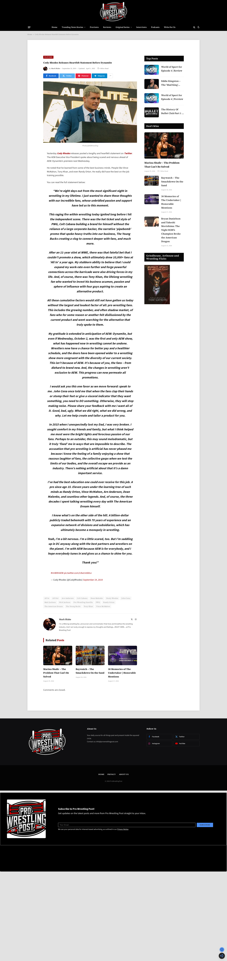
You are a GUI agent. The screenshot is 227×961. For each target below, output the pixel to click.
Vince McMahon (103, 611)
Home (54, 27)
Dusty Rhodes (112, 603)
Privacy (111, 779)
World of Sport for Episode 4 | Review (171, 68)
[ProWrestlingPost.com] (113, 12)
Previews (94, 27)
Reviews (107, 27)
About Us (124, 779)
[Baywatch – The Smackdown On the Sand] (90, 660)
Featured (48, 57)
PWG (98, 607)
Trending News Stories (72, 27)
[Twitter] (34, 167)
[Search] (194, 27)
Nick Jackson (64, 607)
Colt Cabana (82, 603)
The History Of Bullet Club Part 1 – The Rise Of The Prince (172, 111)
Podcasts (155, 27)
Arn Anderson (68, 603)
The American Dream (54, 611)
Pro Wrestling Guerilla (83, 607)
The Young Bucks (73, 611)
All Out (55, 603)
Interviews (141, 27)
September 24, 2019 (93, 584)
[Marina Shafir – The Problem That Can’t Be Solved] (57, 660)
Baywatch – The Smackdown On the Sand (90, 675)
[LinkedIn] (34, 174)
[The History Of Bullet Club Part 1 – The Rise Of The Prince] (151, 112)
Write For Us (169, 27)
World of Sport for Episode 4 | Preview (172, 97)
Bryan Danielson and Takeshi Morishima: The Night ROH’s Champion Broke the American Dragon (171, 230)
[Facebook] (34, 160)
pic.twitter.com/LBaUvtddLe (78, 577)
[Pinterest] (34, 180)
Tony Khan (88, 611)
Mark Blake (55, 68)
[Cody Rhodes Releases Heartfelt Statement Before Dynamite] (90, 112)
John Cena (125, 603)
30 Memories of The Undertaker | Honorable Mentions (122, 677)
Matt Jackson (50, 607)
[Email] (34, 187)
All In (47, 603)
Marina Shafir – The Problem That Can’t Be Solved (56, 677)
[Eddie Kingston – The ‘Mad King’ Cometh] (151, 84)
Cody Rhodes (63, 153)
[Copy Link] (34, 194)
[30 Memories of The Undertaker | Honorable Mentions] (122, 660)
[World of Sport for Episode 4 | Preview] (151, 98)
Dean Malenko (97, 603)
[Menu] (29, 27)
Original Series (123, 27)
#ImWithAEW (57, 577)
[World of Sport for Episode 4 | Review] (151, 70)
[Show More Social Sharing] (110, 75)
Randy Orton (108, 607)
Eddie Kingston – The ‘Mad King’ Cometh (170, 83)
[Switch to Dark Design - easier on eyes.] (198, 27)
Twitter (128, 153)
